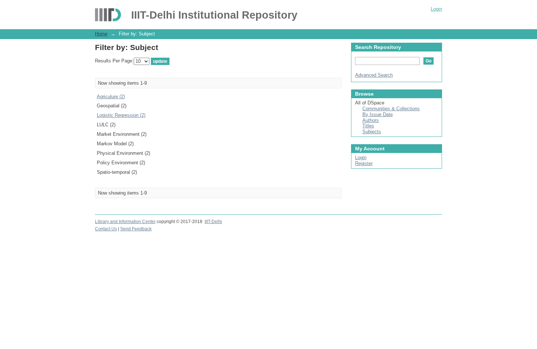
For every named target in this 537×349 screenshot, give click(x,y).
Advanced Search (374, 75)
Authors (370, 120)
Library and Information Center (125, 221)
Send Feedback (136, 228)
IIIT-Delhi (213, 221)
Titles (368, 126)
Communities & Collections (391, 108)
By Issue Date (377, 114)
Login (436, 9)
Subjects (371, 131)
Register (364, 163)
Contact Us (106, 228)
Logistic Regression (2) (121, 115)
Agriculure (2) (111, 96)
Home (101, 34)
